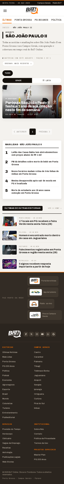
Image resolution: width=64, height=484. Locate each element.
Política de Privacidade (44, 438)
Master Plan (39, 455)
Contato (38, 434)
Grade (18, 80)
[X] (31, 334)
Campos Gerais (44, 3)
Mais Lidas (7, 357)
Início (5, 27)
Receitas (6, 448)
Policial (5, 375)
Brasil (5, 394)
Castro (37, 352)
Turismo (6, 408)
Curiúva (37, 398)
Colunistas (7, 403)
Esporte (6, 389)
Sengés (37, 385)
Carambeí (38, 357)
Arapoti (37, 380)
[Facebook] (26, 334)
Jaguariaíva (39, 375)
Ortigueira (39, 394)
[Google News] (53, 334)
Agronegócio (8, 385)
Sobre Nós (39, 429)
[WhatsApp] (48, 334)
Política (56, 19)
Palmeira (38, 361)
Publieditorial (8, 417)
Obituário (6, 438)
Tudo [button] (7, 73)
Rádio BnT (57, 3)
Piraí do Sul (39, 403)
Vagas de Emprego (11, 443)
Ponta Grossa (23, 19)
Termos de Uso (41, 443)
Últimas (7, 19)
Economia (7, 380)
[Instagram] (37, 334)
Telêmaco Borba (41, 371)
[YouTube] (42, 334)
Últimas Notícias (9, 352)
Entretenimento (10, 413)
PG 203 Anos (41, 19)
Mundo (5, 398)
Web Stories (8, 462)
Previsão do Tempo (11, 429)
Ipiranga (38, 389)
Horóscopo (7, 434)
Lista (48, 80)
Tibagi (37, 366)
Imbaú (37, 408)
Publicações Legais (11, 457)
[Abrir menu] (5, 10)
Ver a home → (55, 208)
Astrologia (7, 452)
